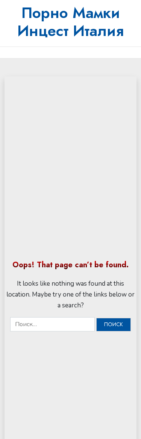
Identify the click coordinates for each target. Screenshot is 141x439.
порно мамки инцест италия (70, 22)
